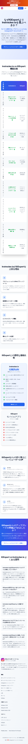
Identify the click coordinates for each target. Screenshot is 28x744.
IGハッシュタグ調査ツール (6, 690)
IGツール (3, 695)
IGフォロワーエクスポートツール (8, 677)
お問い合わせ (4, 717)
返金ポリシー (4, 725)
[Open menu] (25, 8)
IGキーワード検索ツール (6, 688)
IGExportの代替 (4, 707)
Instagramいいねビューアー (7, 685)
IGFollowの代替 (4, 705)
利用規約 (3, 722)
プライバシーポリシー (6, 720)
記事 (2, 693)
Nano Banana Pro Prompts (15, 730)
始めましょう (14, 404)
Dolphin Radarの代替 (5, 710)
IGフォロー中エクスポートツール (8, 680)
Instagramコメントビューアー (7, 682)
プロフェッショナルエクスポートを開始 (13, 47)
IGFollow (3, 698)
